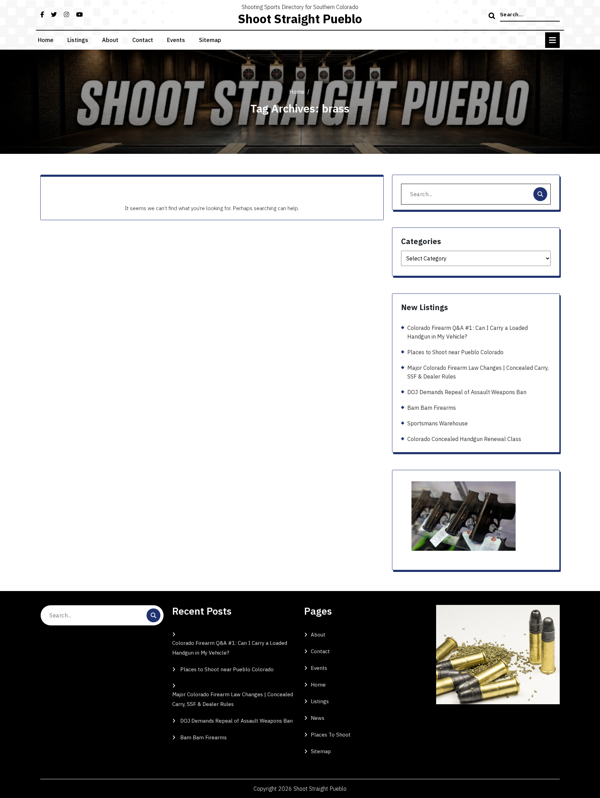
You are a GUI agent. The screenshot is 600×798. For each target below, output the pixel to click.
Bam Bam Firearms (431, 407)
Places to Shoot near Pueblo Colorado (455, 352)
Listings (77, 39)
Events (176, 39)
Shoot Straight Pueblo (300, 19)
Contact (142, 39)
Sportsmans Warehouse (437, 423)
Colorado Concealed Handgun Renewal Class (464, 438)
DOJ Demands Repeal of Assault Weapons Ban (466, 392)
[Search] (493, 16)
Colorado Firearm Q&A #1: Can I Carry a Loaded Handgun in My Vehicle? (467, 332)
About (110, 39)
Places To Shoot (331, 734)
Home (45, 39)
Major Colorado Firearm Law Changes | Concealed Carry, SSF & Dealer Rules (478, 372)
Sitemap (210, 39)
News (317, 718)
